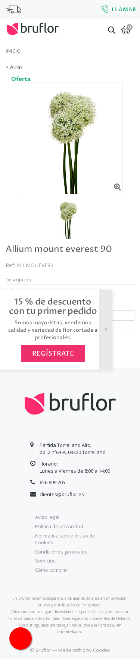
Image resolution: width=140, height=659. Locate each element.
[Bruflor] (33, 28)
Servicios (45, 560)
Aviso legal (47, 517)
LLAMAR (124, 9)
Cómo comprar (51, 570)
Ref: (10, 265)
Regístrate (53, 353)
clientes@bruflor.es (62, 494)
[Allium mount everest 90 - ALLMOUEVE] (67, 218)
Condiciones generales (61, 551)
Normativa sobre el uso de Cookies (65, 539)
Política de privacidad (59, 526)
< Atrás (14, 66)
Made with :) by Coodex (84, 650)
